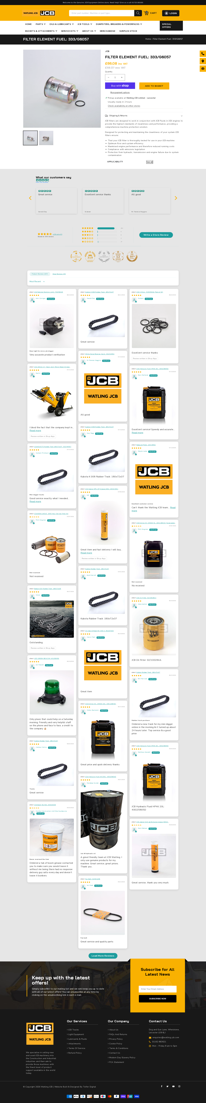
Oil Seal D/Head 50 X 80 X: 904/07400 (99, 631)
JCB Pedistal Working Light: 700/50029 (48, 292)
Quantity (108, 71)
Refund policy (75, 1053)
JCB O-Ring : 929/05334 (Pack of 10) (149, 292)
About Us (113, 1029)
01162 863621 (159, 1041)
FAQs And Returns (118, 1034)
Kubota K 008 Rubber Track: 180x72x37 (99, 292)
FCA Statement (116, 1062)
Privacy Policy (116, 1039)
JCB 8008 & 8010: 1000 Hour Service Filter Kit (51, 514)
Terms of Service (76, 1048)
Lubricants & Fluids (77, 1039)
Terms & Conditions (118, 1048)
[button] (144, 115)
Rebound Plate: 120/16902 (146, 445)
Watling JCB (98, 1102)
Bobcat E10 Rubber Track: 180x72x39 (47, 589)
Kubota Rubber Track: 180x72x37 (97, 569)
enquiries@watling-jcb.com (166, 1037)
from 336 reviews (42, 182)
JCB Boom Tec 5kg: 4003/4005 (45, 805)
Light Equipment (76, 1034)
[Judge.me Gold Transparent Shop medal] (76, 256)
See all (149, 162)
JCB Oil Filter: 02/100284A (146, 598)
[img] (104, 180)
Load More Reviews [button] (103, 955)
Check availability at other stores (124, 105)
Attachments (74, 1043)
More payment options (120, 92)
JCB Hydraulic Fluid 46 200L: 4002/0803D (100, 777)
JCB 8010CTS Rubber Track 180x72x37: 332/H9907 (52, 447)
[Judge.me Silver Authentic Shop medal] (104, 256)
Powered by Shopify (111, 1102)
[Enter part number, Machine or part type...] (138, 13)
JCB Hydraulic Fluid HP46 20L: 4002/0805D (152, 369)
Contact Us (114, 1053)
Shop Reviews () (59, 274)
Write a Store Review (156, 234)
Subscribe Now (157, 998)
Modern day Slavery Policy (122, 1057)
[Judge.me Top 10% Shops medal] (132, 256)
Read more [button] (35, 430)
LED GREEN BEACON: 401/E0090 (46, 658)
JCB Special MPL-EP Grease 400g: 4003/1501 (101, 489)
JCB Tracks (73, 1029)
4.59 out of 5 (57, 234)
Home (148, 39)
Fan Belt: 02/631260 (92, 879)
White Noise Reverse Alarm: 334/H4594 (99, 354)
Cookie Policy (115, 1043)
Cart (151, 12)
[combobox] (101, 13)
